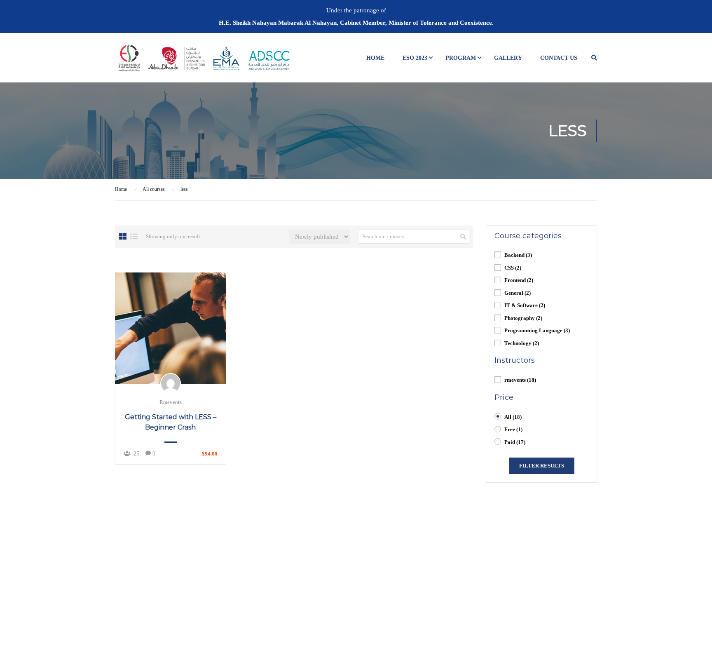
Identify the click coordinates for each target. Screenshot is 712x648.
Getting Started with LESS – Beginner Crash (170, 422)
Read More (170, 327)
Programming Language (537, 330)
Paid (514, 442)
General (517, 293)
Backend (518, 255)
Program (460, 58)
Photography (523, 318)
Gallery (508, 58)
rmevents (520, 380)
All (513, 417)
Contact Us (558, 58)
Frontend (518, 280)
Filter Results (541, 466)
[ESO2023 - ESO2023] (203, 61)
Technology (521, 343)
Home (375, 58)
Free (513, 429)
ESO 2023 (415, 58)
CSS (512, 268)
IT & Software (524, 305)
